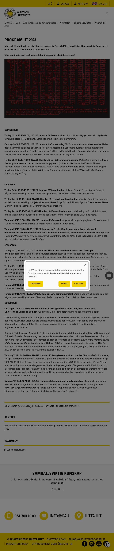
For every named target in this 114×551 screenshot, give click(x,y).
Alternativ (36, 283)
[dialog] (57, 275)
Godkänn (78, 283)
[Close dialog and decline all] (85, 263)
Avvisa (64, 283)
